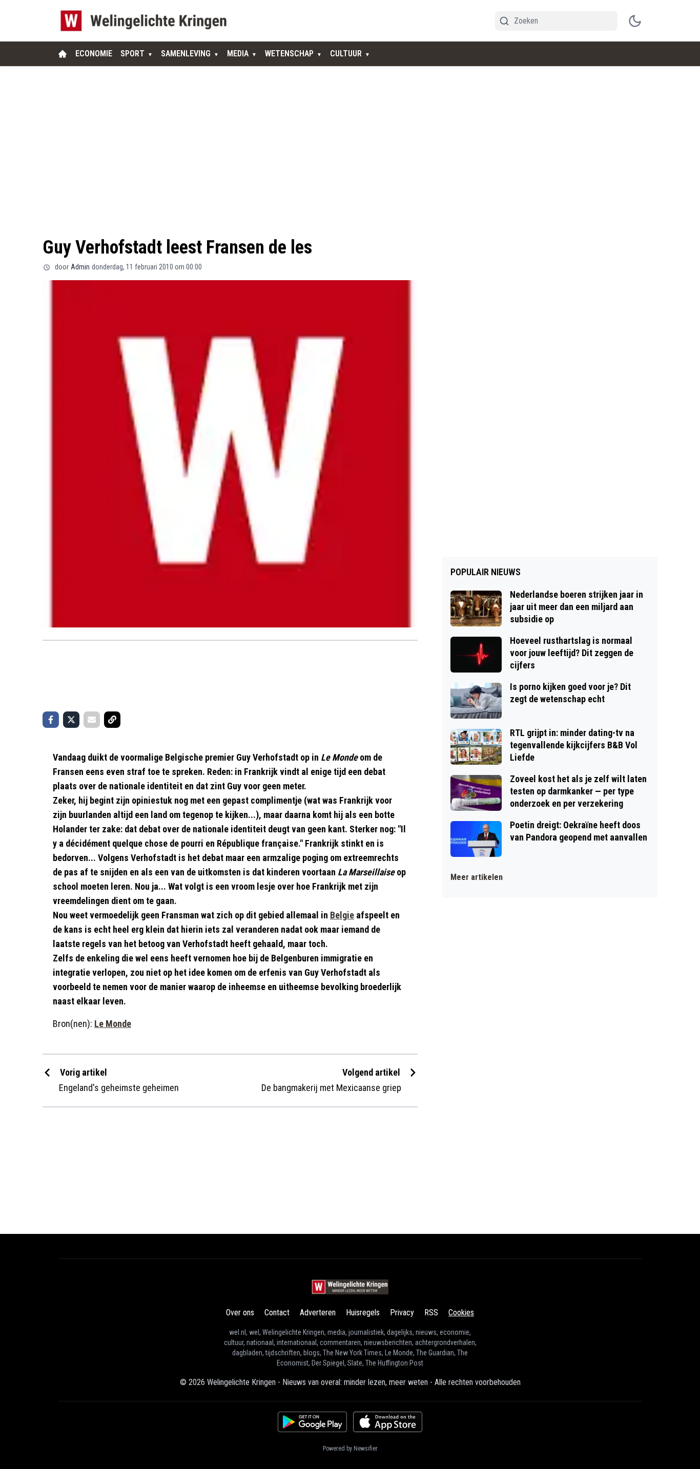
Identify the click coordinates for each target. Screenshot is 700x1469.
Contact (277, 1312)
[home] (62, 53)
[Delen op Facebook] (51, 719)
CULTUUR (346, 53)
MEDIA (238, 53)
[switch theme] (635, 21)
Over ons (240, 1312)
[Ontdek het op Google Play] (312, 1422)
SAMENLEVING (186, 53)
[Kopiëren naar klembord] (112, 719)
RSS (431, 1312)
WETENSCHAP (289, 53)
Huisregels (363, 1312)
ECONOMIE (93, 53)
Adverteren (318, 1312)
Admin (80, 267)
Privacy (402, 1312)
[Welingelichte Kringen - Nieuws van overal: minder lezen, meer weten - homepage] (146, 20)
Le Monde (112, 1023)
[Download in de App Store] (387, 1422)
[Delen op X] (71, 719)
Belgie (342, 915)
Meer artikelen (476, 877)
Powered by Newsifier (350, 1448)
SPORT (132, 53)
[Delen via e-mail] (92, 719)
